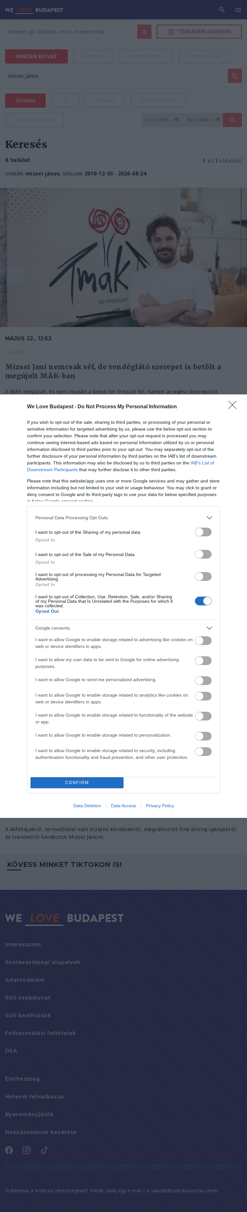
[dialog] (123, 606)
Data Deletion (87, 805)
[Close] (234, 407)
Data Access (123, 805)
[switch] (203, 532)
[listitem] (123, 517)
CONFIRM (77, 782)
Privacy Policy (160, 805)
